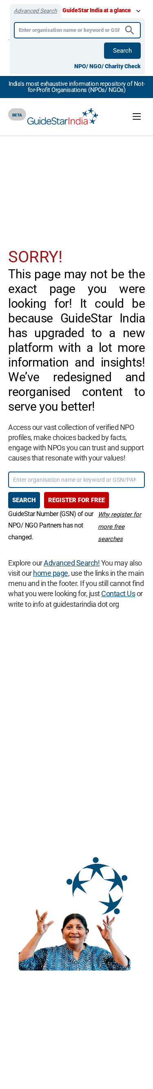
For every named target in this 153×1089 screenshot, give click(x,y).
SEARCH (24, 500)
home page (50, 573)
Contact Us (118, 593)
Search (122, 50)
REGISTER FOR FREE (76, 500)
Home (55, 148)
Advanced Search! (72, 563)
